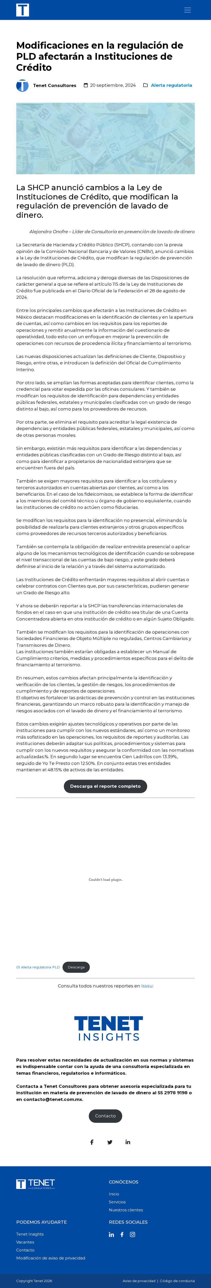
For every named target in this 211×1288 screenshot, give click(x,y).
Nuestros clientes (126, 1209)
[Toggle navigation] (187, 10)
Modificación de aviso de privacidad (50, 1258)
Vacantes (25, 1242)
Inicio (114, 1193)
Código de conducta (177, 1281)
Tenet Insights (29, 1234)
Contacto (105, 1115)
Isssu (147, 985)
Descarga (76, 967)
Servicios (117, 1201)
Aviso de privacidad (139, 1281)
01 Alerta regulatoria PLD (38, 967)
